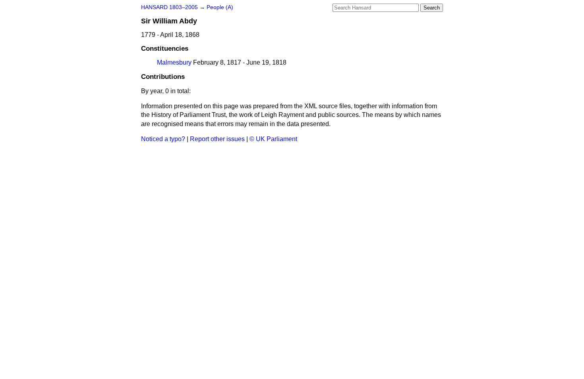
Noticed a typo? (163, 139)
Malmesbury (174, 62)
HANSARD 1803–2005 (169, 7)
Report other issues (217, 139)
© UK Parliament (273, 139)
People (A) (220, 7)
